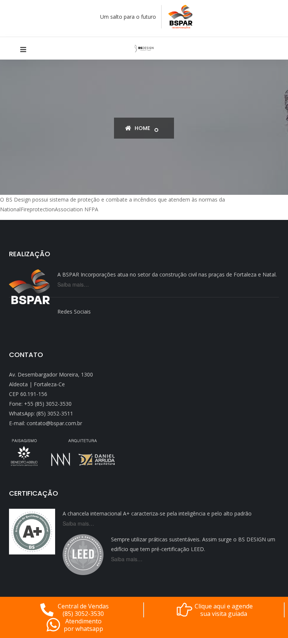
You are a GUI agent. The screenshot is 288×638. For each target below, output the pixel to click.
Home (141, 128)
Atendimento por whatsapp (83, 624)
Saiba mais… (73, 284)
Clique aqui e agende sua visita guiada (224, 609)
